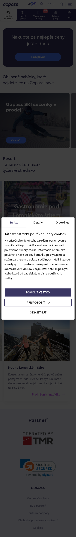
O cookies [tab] (62, 222)
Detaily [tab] (38, 222)
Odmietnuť (38, 312)
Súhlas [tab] (13, 222)
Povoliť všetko (38, 292)
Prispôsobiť (36, 302)
